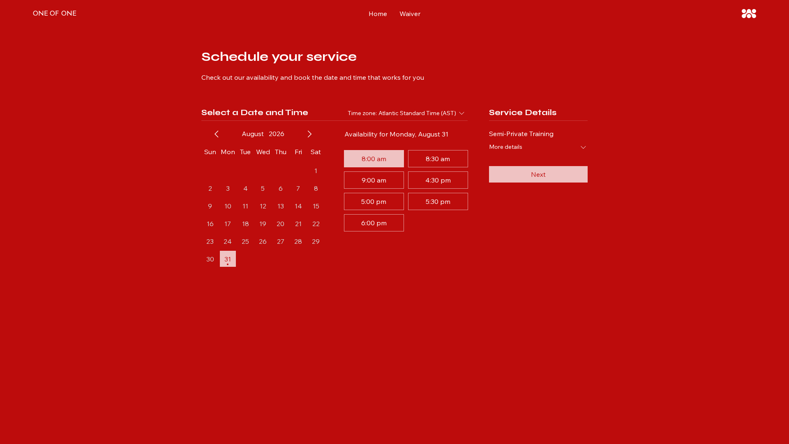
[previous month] (216, 134)
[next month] (309, 134)
